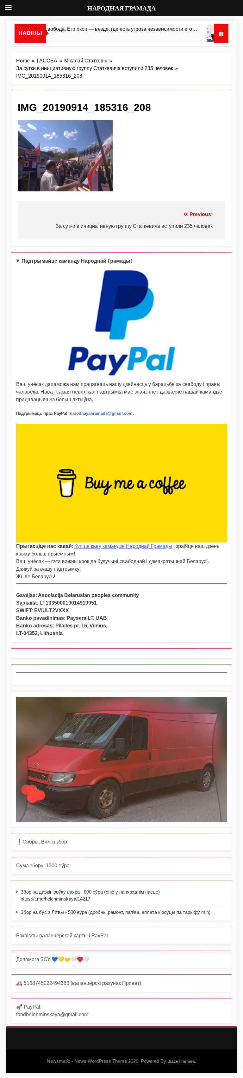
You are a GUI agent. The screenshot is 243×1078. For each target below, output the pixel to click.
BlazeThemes (181, 1061)
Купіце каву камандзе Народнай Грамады (123, 546)
